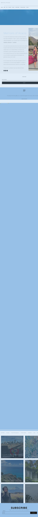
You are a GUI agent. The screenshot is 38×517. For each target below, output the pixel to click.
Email (4, 510)
